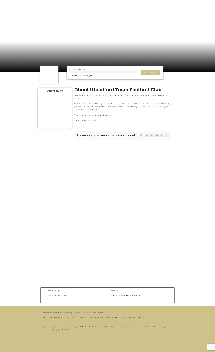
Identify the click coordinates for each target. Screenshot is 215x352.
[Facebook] (146, 135)
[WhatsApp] (161, 135)
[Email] (166, 135)
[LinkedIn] (156, 135)
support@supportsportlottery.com (126, 295)
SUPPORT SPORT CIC (88, 327)
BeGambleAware (137, 317)
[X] (151, 135)
